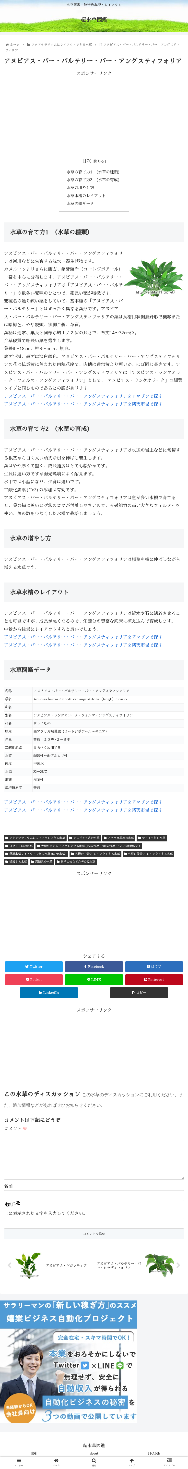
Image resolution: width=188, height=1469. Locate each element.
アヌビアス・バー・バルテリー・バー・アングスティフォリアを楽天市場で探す (83, 404)
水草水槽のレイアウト (86, 196)
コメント (15, 1129)
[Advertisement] (94, 111)
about (94, 1453)
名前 (8, 1186)
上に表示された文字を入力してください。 (46, 1213)
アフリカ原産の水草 (120, 838)
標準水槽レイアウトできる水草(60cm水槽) (38, 853)
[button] (173, 813)
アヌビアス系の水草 (86, 838)
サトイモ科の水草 (153, 838)
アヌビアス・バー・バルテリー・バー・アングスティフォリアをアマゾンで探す (83, 396)
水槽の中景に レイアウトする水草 (97, 853)
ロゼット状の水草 (21, 846)
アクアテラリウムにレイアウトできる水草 (37, 838)
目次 (86, 161)
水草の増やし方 (80, 188)
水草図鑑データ (80, 204)
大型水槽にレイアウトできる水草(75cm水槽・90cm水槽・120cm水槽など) (91, 846)
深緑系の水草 (44, 861)
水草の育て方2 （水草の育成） (94, 180)
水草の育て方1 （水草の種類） (94, 172)
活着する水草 (18, 861)
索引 (34, 1453)
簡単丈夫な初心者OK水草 (77, 861)
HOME (154, 1453)
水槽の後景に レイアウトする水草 (150, 853)
